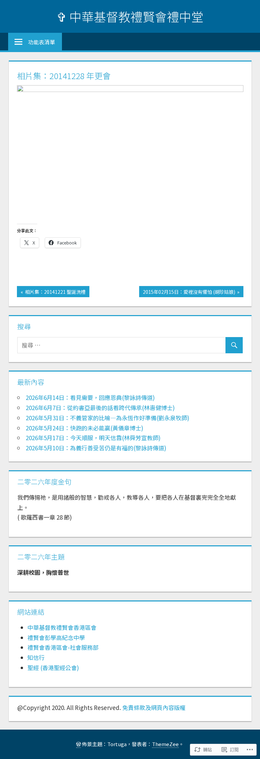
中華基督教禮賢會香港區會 (61, 627)
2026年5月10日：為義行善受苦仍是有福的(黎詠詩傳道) (96, 448)
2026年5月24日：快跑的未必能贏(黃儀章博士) (84, 428)
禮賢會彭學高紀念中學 (56, 637)
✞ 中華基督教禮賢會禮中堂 (130, 16)
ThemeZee (165, 744)
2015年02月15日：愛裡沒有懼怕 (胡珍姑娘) (187, 292)
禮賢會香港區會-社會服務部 (63, 647)
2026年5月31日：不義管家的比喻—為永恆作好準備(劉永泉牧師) (107, 417)
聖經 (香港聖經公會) (53, 667)
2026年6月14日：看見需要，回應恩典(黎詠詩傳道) (90, 397)
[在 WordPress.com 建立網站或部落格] (78, 744)
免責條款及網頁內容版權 (154, 707)
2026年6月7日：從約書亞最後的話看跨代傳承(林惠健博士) (100, 407)
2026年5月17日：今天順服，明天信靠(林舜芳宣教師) (93, 437)
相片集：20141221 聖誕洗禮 (51, 292)
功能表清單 (41, 42)
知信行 (36, 657)
